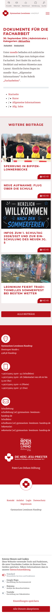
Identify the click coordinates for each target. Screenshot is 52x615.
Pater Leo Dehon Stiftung (26, 468)
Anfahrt (20, 500)
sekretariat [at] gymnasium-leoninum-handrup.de (25, 430)
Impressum (26, 504)
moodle (13, 52)
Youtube (18, 593)
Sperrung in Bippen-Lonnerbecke (22, 167)
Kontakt (10, 500)
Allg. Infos (17, 106)
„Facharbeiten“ (11, 80)
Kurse (15, 98)
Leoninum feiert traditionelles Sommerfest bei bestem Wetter (24, 290)
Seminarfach (19, 46)
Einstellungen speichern (26, 601)
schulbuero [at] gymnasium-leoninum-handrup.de (25, 423)
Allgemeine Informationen (26, 102)
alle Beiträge (26, 314)
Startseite (13, 94)
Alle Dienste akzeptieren (26, 609)
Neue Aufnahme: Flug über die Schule (23, 187)
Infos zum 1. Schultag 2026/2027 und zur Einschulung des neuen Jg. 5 (25, 237)
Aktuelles (24, 41)
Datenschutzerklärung (20, 569)
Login (28, 500)
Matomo (18, 587)
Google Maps (19, 581)
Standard (21, 575)
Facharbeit (8, 46)
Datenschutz (39, 500)
